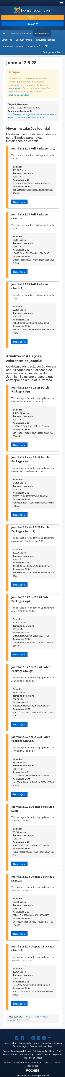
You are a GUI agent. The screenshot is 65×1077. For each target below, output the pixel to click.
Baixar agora (19, 201)
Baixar (32, 17)
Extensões (7, 39)
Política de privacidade (43, 1051)
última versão (14, 88)
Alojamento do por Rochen (32, 1075)
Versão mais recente (21, 33)
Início (4, 33)
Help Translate (43, 1054)
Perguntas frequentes (12, 45)
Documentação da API (37, 45)
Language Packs (24, 39)
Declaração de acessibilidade (17, 1051)
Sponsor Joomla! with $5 (22, 1054)
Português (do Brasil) (53, 52)
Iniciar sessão (35, 1057)
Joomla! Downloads (36, 10)
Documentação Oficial (18, 94)
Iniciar (32, 24)
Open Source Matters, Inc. (31, 1062)
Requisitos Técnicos (45, 39)
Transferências (42, 33)
